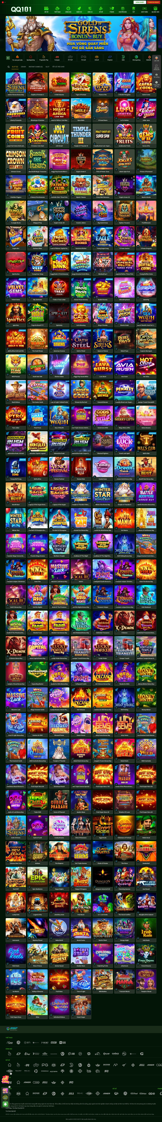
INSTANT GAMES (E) (36, 67)
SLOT (47, 67)
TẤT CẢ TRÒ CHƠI (58, 67)
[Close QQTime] (11, 1074)
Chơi (15, 83)
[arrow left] (8, 58)
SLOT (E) (15, 67)
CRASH (23, 67)
